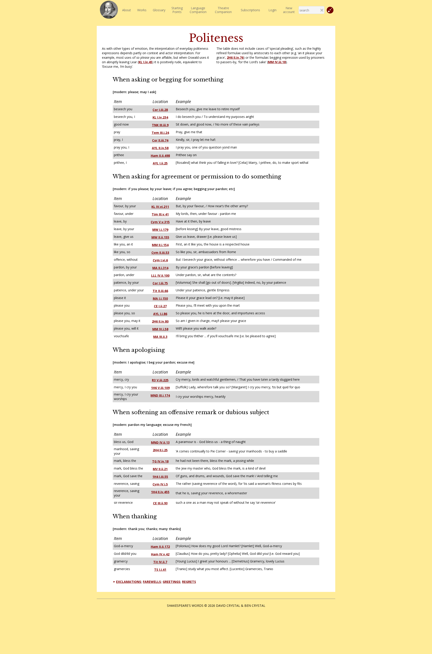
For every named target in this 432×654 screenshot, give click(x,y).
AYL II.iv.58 (160, 148)
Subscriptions (250, 10)
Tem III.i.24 (160, 132)
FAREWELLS (152, 582)
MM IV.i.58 (160, 329)
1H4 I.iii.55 (160, 476)
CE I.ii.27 (160, 306)
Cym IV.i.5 (160, 484)
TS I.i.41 (160, 569)
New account (289, 10)
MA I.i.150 (160, 298)
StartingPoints (177, 10)
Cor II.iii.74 (160, 140)
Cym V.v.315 (160, 222)
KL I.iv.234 (160, 117)
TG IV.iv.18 (160, 461)
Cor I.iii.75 (160, 283)
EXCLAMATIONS (128, 582)
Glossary (159, 10)
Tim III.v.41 (160, 214)
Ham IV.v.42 (160, 554)
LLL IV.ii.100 (160, 275)
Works (141, 10)
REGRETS (189, 582)
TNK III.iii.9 (160, 125)
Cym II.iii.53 (160, 252)
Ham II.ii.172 (160, 546)
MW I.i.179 (160, 229)
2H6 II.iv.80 (160, 321)
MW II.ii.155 (160, 237)
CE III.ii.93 (160, 503)
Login (272, 10)
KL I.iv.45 (145, 62)
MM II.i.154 (160, 245)
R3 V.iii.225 (160, 380)
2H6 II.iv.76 (235, 57)
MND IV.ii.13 (160, 442)
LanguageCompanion (198, 10)
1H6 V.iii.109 (160, 388)
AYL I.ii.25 (160, 163)
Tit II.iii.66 (160, 291)
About (126, 10)
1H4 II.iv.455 (160, 492)
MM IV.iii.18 (277, 62)
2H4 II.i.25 (160, 450)
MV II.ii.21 (160, 469)
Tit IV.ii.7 (160, 562)
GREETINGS (171, 582)
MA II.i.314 (160, 268)
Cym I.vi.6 (160, 260)
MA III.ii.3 (160, 337)
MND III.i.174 (160, 395)
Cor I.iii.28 (160, 110)
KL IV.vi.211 (160, 207)
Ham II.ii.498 (160, 155)
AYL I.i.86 (160, 314)
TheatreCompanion (223, 10)
